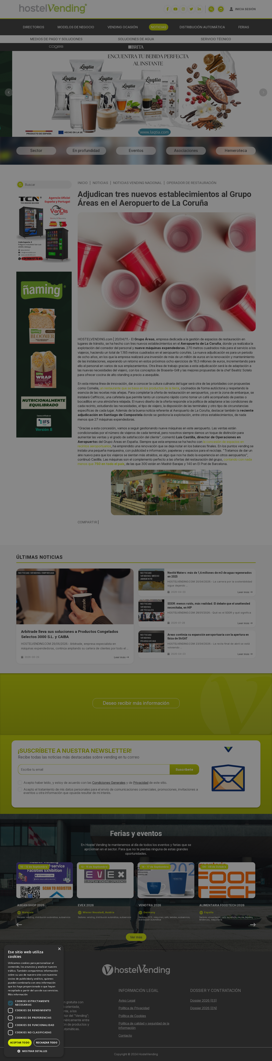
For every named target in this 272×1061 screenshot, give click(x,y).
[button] (34, 1051)
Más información (18, 994)
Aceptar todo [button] (20, 1042)
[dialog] (136, 530)
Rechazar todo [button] (46, 1042)
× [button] (59, 948)
